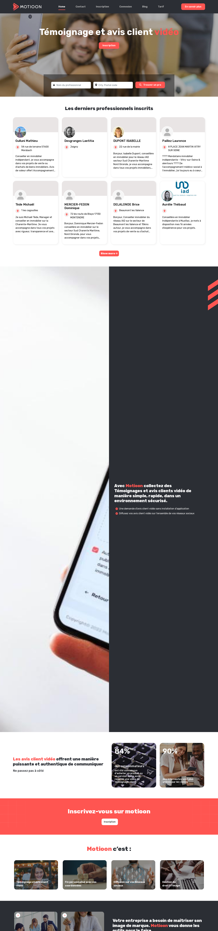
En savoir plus (193, 6)
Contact (81, 6)
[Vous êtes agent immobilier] (82, 928)
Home (61, 6)
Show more (108, 253)
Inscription (102, 6)
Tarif (161, 6)
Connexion (125, 6)
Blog (145, 6)
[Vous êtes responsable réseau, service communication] (35, 928)
